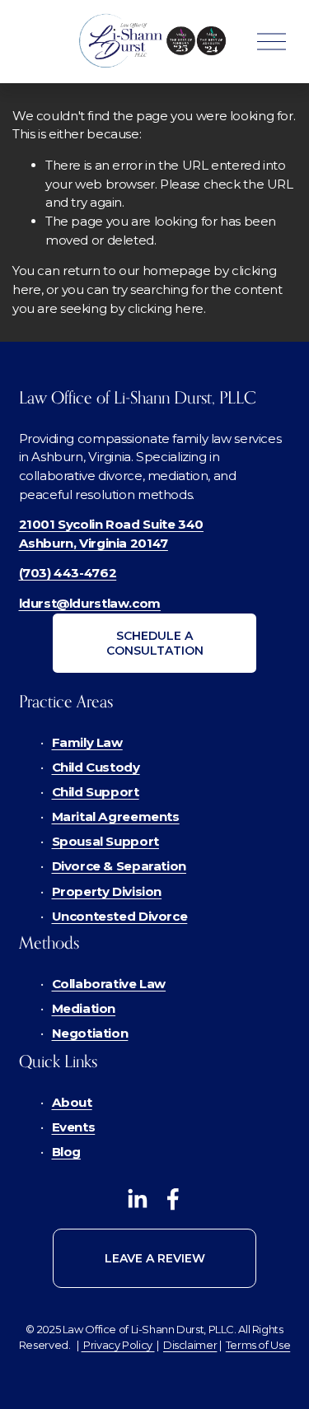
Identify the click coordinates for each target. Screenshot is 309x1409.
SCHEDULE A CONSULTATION (155, 643)
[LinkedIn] (136, 1199)
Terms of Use (258, 1344)
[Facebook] (173, 1199)
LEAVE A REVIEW (155, 1258)
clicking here (166, 308)
